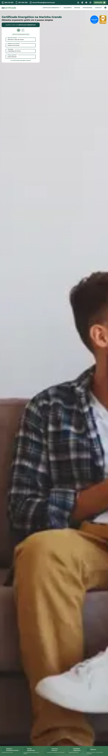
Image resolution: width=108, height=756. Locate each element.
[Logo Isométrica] (9, 8)
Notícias (77, 7)
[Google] (78, 3)
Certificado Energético (51, 7)
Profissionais (87, 7)
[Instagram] (90, 3)
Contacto (98, 7)
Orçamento (68, 7)
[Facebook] (86, 3)
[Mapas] (82, 3)
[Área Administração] (105, 8)
